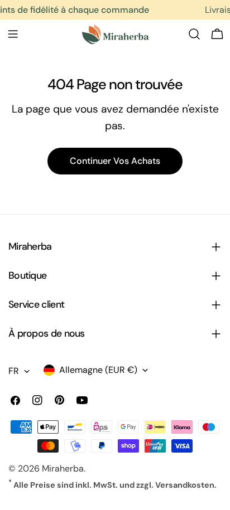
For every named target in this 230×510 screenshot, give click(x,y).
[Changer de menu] (13, 34)
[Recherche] (194, 34)
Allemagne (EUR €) (98, 370)
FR (13, 371)
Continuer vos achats (115, 161)
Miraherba (63, 468)
